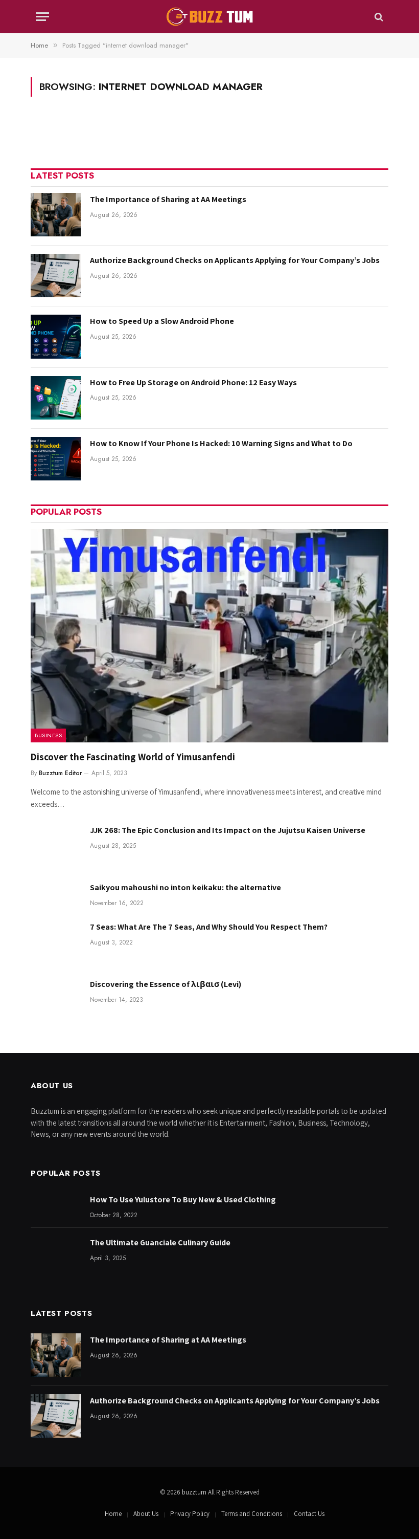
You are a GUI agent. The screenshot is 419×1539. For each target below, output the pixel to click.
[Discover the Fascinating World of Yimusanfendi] (209, 635)
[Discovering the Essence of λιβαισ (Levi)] (56, 999)
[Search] (378, 16)
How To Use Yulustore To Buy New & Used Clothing (183, 1199)
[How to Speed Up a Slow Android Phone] (56, 336)
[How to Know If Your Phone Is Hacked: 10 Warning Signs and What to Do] (56, 458)
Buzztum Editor (60, 773)
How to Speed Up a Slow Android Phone (162, 321)
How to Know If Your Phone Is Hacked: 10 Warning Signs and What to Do (221, 443)
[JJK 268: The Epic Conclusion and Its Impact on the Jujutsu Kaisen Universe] (56, 845)
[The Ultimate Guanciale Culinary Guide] (56, 1258)
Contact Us (309, 1513)
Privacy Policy (190, 1513)
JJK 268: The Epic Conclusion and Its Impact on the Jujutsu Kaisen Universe (227, 830)
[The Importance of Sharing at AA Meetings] (56, 214)
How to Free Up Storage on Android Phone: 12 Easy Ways (193, 382)
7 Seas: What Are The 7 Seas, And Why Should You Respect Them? (209, 926)
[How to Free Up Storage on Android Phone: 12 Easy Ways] (56, 398)
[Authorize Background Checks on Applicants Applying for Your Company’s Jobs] (56, 275)
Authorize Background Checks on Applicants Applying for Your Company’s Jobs (235, 260)
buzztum (195, 1492)
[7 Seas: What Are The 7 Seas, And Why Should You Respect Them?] (56, 942)
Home (113, 1513)
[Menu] (42, 16)
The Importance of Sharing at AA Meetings (168, 199)
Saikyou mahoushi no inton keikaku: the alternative (185, 887)
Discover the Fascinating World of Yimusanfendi (133, 757)
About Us (145, 1513)
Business (48, 735)
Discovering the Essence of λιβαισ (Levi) (165, 984)
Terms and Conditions (251, 1513)
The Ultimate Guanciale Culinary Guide (160, 1242)
